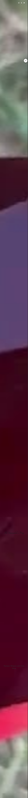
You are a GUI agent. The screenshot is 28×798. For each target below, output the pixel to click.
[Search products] (26, 61)
